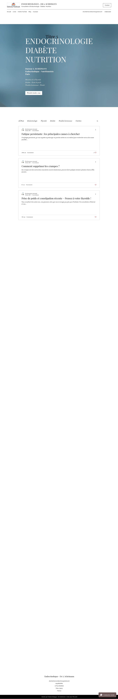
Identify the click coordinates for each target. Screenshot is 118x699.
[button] (97, 121)
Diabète (52, 121)
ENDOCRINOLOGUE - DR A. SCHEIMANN (39, 4)
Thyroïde (44, 121)
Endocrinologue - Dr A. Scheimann (59, 676)
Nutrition (78, 121)
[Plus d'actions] (96, 130)
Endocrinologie (32, 121)
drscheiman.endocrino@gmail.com (92, 11)
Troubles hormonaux (65, 121)
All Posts (21, 121)
